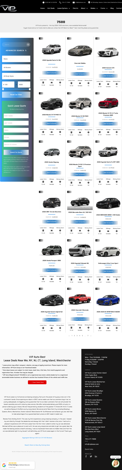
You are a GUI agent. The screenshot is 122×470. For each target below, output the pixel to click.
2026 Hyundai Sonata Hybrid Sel (52, 312)
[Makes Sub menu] (97, 8)
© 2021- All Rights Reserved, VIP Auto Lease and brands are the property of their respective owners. (37, 451)
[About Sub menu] (87, 8)
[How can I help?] (115, 463)
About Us (88, 453)
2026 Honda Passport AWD (52, 260)
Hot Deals (51, 8)
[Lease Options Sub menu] (69, 8)
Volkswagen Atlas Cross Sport (108, 263)
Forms (103, 8)
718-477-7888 (66, 2)
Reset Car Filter (16, 95)
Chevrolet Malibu (80, 63)
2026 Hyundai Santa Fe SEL (51, 60)
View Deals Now (38, 382)
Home (42, 8)
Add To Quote (51, 73)
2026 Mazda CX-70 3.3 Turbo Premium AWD (108, 114)
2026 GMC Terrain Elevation (51, 212)
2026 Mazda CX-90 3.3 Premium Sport (80, 165)
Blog (112, 8)
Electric (75, 8)
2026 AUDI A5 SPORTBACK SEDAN (108, 312)
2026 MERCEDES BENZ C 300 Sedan (108, 215)
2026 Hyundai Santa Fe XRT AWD (108, 162)
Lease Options (62, 8)
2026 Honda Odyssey (52, 162)
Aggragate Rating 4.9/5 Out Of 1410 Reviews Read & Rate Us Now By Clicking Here (37, 441)
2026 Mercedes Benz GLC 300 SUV (80, 212)
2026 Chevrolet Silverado (80, 310)
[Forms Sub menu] (107, 8)
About (83, 8)
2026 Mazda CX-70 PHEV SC (51, 115)
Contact (119, 8)
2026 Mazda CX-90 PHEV (79, 116)
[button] (35, 461)
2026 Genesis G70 (108, 68)
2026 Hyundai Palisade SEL (80, 263)
